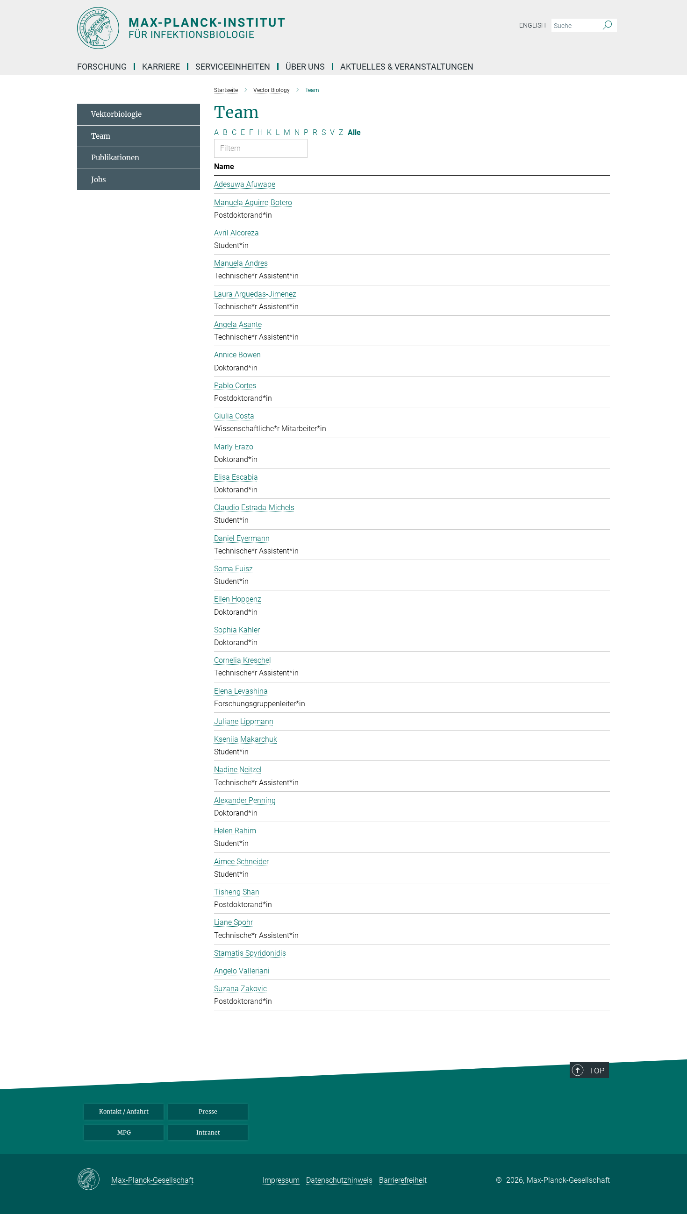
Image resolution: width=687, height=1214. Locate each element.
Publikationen (115, 157)
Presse (208, 1111)
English (532, 25)
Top (596, 1070)
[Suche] (607, 25)
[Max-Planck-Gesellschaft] (94, 1180)
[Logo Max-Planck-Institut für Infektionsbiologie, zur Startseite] (252, 28)
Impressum (281, 1180)
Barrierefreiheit (403, 1180)
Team (100, 136)
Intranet (208, 1132)
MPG (124, 1132)
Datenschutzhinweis (339, 1180)
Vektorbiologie (116, 114)
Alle (354, 132)
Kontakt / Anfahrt (124, 1111)
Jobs (98, 179)
